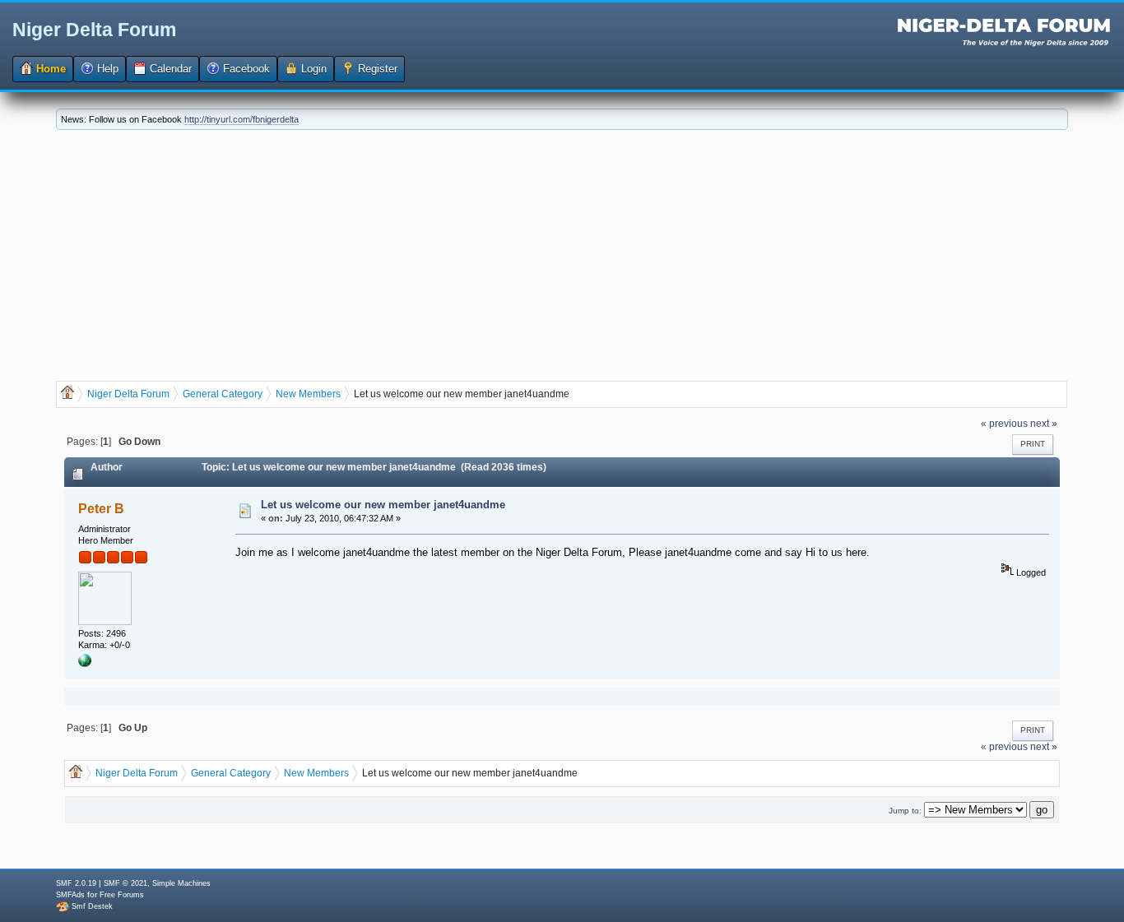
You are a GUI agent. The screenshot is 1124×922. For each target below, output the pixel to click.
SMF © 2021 (125, 883)
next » (1043, 423)
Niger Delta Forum (94, 29)
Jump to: (905, 810)
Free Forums (122, 895)
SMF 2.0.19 (76, 883)
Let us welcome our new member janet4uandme (383, 504)
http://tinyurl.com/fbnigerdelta (241, 119)
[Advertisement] (562, 253)
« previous (1004, 423)
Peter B (101, 509)
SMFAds (70, 895)
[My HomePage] (84, 664)
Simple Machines (181, 883)
